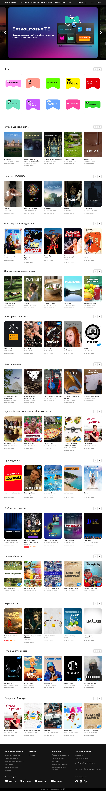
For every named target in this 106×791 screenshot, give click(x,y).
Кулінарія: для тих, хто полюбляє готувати (27, 411)
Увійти (98, 3)
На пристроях (56, 751)
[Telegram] (81, 781)
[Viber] (85, 781)
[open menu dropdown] (69, 2)
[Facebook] (76, 781)
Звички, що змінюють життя (19, 271)
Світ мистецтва (12, 364)
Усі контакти (79, 755)
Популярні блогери (15, 698)
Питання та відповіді (82, 758)
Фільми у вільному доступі (19, 223)
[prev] (95, 69)
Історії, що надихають (16, 126)
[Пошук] (88, 3)
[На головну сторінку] (10, 2)
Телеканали (24, 3)
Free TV (81, 3)
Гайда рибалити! (13, 556)
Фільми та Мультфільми (41, 3)
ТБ (6, 69)
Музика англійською (15, 650)
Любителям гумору (15, 508)
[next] (100, 69)
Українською (11, 603)
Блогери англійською (16, 316)
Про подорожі (12, 460)
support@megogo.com (88, 769)
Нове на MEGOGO (14, 176)
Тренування (59, 3)
